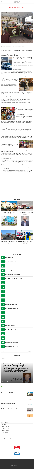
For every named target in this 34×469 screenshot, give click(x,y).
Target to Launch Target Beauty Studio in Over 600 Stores (10, 408)
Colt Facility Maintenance (5, 358)
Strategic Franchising (28, 187)
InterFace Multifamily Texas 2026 (10, 270)
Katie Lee (12, 187)
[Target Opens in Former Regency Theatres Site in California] (9, 235)
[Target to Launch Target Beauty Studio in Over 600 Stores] (25, 206)
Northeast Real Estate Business (5, 428)
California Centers (4, 424)
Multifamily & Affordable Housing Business (7, 438)
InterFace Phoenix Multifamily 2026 (10, 261)
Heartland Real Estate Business (5, 426)
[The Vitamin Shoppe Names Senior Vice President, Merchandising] (25, 221)
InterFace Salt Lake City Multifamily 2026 (11, 342)
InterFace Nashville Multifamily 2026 (10, 329)
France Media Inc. (27, 464)
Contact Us (21, 464)
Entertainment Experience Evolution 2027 (11, 346)
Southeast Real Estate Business (5, 430)
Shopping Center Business (5, 422)
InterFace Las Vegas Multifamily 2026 (11, 304)
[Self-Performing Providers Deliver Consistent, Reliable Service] (17, 372)
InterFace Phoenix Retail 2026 (9, 257)
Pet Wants (22, 187)
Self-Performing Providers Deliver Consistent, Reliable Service (14, 381)
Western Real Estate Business (5, 434)
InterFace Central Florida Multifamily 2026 (11, 308)
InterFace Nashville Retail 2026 (10, 325)
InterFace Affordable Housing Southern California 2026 (13, 274)
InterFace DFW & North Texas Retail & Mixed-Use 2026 (13, 278)
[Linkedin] (15, 461)
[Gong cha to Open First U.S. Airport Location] (30, 415)
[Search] (32, 1)
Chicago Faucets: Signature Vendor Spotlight (8, 403)
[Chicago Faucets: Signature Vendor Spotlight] (30, 404)
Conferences (9, 464)
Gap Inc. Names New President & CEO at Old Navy (8, 392)
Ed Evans (3, 187)
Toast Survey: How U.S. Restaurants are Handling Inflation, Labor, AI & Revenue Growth (13, 398)
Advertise (17, 464)
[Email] (18, 461)
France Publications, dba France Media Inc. (18, 465)
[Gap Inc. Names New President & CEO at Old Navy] (9, 206)
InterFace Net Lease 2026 (9, 321)
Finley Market (8, 187)
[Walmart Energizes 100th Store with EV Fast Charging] (25, 235)
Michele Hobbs (17, 187)
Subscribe (13, 464)
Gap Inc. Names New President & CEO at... (9, 212)
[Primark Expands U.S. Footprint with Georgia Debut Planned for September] (9, 221)
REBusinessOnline (4, 436)
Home (5, 464)
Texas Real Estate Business (5, 432)
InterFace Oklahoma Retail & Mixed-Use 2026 (12, 312)
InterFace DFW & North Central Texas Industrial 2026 (13, 282)
